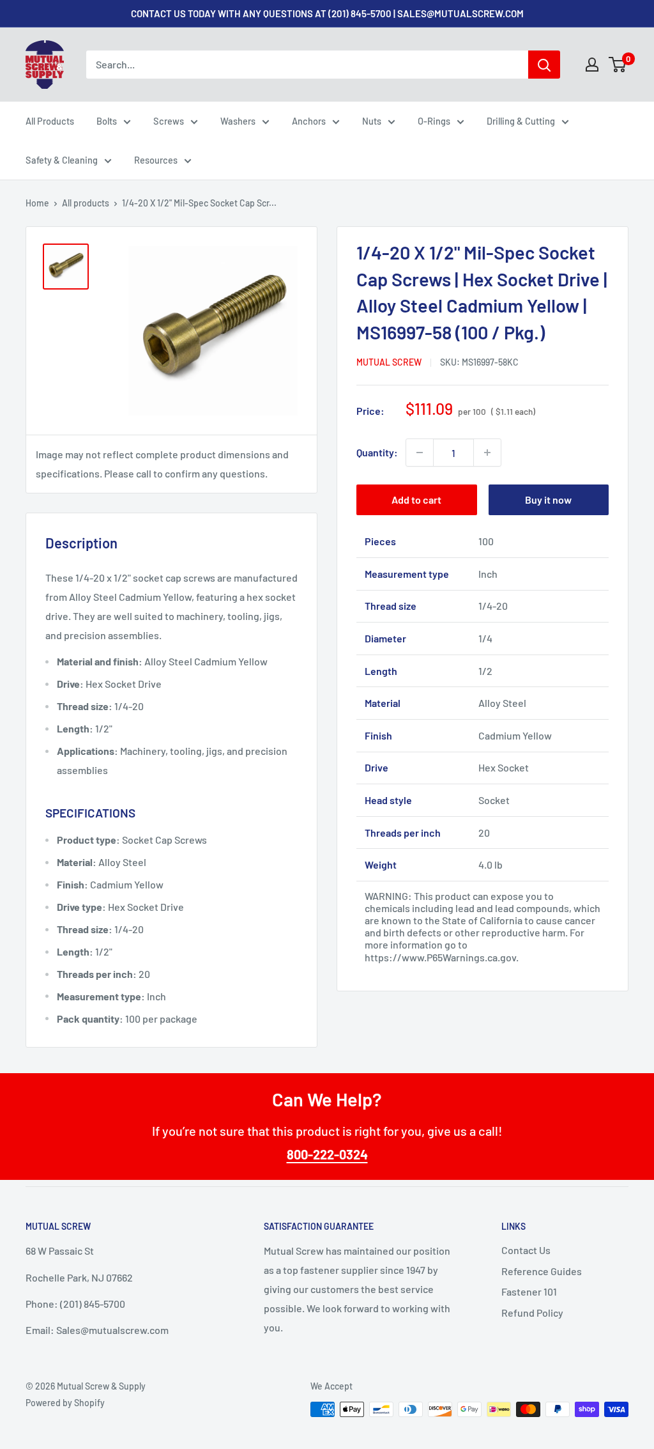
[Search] (544, 64)
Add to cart (416, 499)
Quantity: (377, 452)
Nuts (371, 121)
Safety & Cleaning (62, 160)
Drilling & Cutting (521, 121)
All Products (50, 121)
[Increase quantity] (487, 452)
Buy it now (548, 499)
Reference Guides (541, 1271)
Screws (168, 121)
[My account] (592, 65)
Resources (156, 160)
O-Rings (434, 121)
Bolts (106, 121)
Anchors (309, 121)
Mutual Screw (389, 362)
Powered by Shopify (65, 1402)
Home (37, 203)
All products (85, 203)
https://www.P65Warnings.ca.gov (440, 957)
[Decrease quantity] (419, 452)
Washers (237, 121)
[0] (618, 64)
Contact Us (526, 1250)
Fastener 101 (529, 1291)
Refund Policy (532, 1312)
